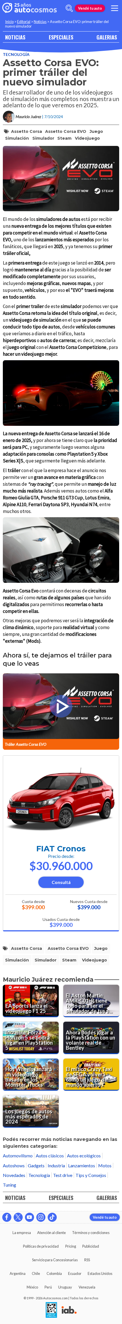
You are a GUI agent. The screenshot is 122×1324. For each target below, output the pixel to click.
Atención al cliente (51, 1232)
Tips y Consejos (90, 1175)
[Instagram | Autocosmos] (40, 1217)
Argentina (18, 1273)
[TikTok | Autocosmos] (52, 1217)
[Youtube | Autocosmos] (29, 1217)
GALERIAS (106, 37)
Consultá (61, 882)
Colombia (54, 1273)
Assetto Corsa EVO (65, 131)
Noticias (40, 21)
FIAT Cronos (61, 848)
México (32, 1287)
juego (96, 131)
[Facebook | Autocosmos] (6, 1217)
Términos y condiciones (91, 1232)
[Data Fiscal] (51, 1310)
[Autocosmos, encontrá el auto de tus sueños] (29, 8)
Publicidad (90, 1246)
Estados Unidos (100, 1273)
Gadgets (36, 1165)
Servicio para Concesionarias (55, 1260)
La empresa (21, 1232)
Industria (56, 1165)
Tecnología (16, 54)
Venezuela (87, 1287)
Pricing (70, 1246)
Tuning (9, 1184)
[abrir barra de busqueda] (69, 8)
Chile (36, 1273)
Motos (105, 1165)
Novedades (14, 1175)
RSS (87, 1260)
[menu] (115, 8)
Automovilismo (18, 1155)
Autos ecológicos (84, 1155)
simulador (43, 138)
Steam (64, 138)
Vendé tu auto (90, 8)
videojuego (87, 138)
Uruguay (65, 1287)
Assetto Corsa (26, 131)
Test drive (62, 1175)
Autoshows (14, 1165)
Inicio (9, 21)
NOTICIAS (15, 37)
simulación (17, 138)
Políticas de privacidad (41, 1246)
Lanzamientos (81, 1165)
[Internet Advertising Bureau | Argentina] (69, 1310)
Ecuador (74, 1273)
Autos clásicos (50, 1155)
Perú (48, 1287)
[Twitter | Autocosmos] (18, 1217)
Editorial (23, 21)
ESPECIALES (61, 37)
